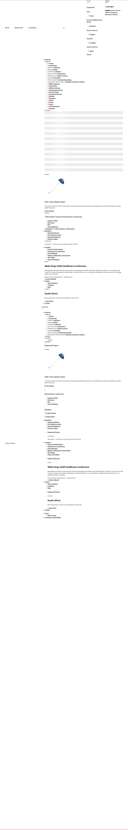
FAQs (49, 287)
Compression (61, 74)
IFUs (49, 225)
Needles (51, 96)
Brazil (91, 51)
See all (89, 54)
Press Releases (52, 253)
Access (51, 63)
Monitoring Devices (55, 94)
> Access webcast (50, 279)
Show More (47, 336)
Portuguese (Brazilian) (111, 13)
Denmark (93, 26)
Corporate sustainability (53, 517)
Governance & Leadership (56, 251)
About (47, 513)
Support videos (53, 221)
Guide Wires (53, 86)
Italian (107, 12)
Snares (51, 102)
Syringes (52, 108)
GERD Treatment (54, 84)
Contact (47, 303)
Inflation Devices (54, 88)
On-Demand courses (54, 235)
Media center (52, 515)
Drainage (57, 78)
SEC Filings (51, 257)
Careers (47, 281)
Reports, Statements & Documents (59, 255)
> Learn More (49, 301)
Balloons (57, 67)
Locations (51, 285)
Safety (51, 100)
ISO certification (53, 227)
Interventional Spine (56, 90)
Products (48, 59)
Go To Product (49, 211)
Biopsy (55, 69)
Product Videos (53, 239)
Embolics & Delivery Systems (75, 82)
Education (48, 231)
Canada (92, 34)
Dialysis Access (62, 76)
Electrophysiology (65, 80)
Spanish (115, 14)
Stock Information (54, 259)
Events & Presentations (55, 249)
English (107, 1)
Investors (48, 247)
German (118, 10)
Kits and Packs (54, 92)
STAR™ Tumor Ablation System (55, 202)
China (92, 16)
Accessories (53, 65)
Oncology (52, 98)
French (113, 10)
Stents (51, 104)
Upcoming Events (53, 233)
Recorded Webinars (54, 237)
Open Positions (53, 283)
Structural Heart (54, 106)
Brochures (51, 223)
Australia (93, 43)
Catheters (58, 71)
